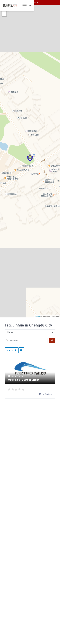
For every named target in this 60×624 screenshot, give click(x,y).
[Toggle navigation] (24, 5)
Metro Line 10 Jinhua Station (23, 379)
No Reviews (46, 394)
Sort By (10, 350)
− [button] (4, 14)
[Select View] (21, 350)
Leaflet (37, 316)
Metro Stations (17, 376)
